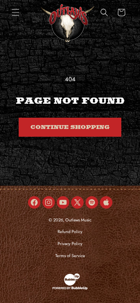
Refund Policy (70, 231)
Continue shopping (70, 127)
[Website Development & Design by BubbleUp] (70, 289)
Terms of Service (70, 255)
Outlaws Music (78, 220)
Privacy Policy (70, 243)
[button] (15, 12)
